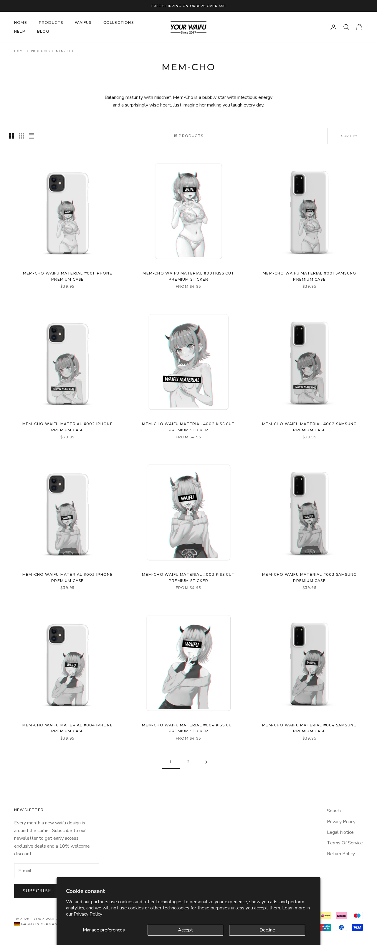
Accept (185, 930)
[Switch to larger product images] (11, 136)
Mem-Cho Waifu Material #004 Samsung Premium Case (309, 728)
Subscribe (37, 891)
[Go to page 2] (206, 762)
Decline (267, 930)
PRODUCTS (51, 22)
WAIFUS (83, 22)
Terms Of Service (345, 843)
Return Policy (341, 854)
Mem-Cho (64, 51)
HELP (19, 31)
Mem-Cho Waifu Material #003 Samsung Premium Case (309, 577)
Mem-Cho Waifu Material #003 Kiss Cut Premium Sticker (188, 577)
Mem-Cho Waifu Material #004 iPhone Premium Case (67, 728)
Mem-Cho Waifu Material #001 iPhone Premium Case (67, 276)
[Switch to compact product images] (31, 136)
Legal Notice (340, 832)
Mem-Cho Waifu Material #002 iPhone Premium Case (67, 427)
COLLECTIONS (118, 22)
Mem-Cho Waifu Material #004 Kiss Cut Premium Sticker (188, 728)
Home (19, 51)
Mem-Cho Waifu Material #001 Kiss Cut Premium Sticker (188, 276)
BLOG (43, 31)
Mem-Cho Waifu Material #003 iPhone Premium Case (67, 577)
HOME (20, 22)
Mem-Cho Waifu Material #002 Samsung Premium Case (309, 427)
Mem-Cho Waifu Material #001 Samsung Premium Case (309, 276)
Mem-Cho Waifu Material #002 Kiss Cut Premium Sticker (188, 427)
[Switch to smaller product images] (21, 136)
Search (334, 811)
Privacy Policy (88, 914)
